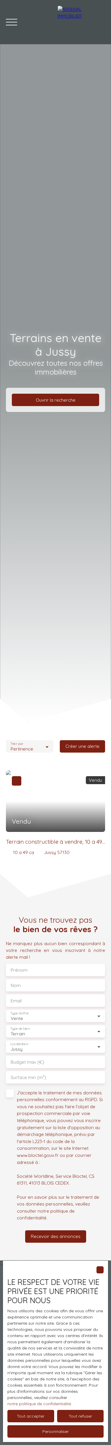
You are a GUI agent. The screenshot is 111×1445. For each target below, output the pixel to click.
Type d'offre (19, 1013)
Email (16, 1001)
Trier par (16, 744)
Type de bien (19, 1029)
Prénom (19, 970)
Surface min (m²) (28, 1077)
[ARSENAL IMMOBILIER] (81, 22)
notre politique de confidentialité (39, 1403)
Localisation (19, 1044)
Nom (16, 985)
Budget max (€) (27, 1062)
